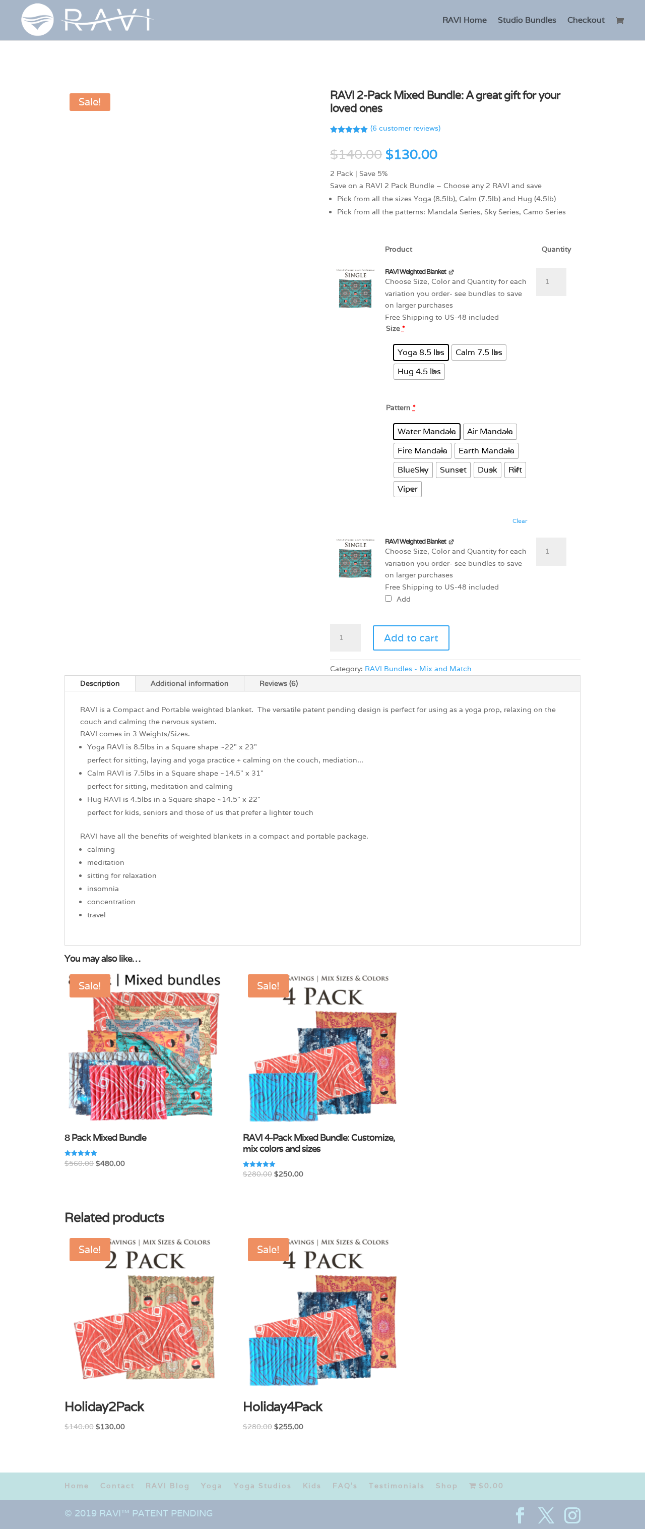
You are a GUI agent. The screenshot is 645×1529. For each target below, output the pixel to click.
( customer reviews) (405, 128)
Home (76, 1485)
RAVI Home (464, 21)
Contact (117, 1485)
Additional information (190, 683)
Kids (312, 1485)
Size (395, 328)
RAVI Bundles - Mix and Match (418, 668)
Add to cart (411, 637)
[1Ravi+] (356, 289)
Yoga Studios (263, 1485)
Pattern (401, 407)
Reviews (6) (279, 683)
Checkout (586, 21)
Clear (520, 520)
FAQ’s (345, 1485)
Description (100, 683)
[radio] (421, 352)
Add (403, 599)
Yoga (212, 1485)
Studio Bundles (527, 21)
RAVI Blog (168, 1485)
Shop (447, 1485)
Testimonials (397, 1485)
